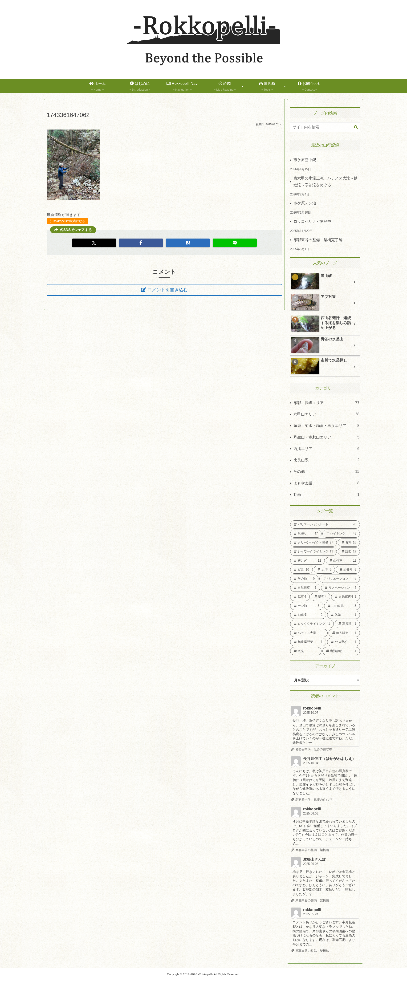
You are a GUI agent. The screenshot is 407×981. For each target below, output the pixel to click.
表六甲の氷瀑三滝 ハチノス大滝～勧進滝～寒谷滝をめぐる (325, 181)
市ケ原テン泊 (304, 203)
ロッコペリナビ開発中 (312, 221)
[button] (356, 127)
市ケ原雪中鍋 (304, 160)
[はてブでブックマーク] (188, 243)
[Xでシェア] (94, 243)
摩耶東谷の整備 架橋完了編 (317, 240)
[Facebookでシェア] (141, 243)
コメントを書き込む (167, 289)
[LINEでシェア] (235, 243)
